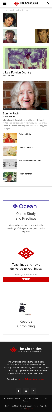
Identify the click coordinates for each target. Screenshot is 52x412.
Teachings (27, 398)
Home (5, 10)
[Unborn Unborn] (10, 151)
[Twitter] (33, 391)
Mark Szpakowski (17, 10)
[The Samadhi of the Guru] (10, 164)
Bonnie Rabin (11, 113)
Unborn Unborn (26, 147)
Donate (26, 401)
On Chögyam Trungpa (11, 398)
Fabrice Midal (25, 134)
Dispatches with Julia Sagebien (15, 109)
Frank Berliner (8, 75)
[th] (10, 26)
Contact (44, 398)
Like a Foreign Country (17, 72)
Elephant (29, 408)
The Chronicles (9, 116)
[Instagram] (26, 390)
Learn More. (38, 373)
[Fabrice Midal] (10, 138)
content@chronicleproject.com (31, 379)
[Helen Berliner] (10, 177)
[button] (4, 3)
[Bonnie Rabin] (26, 95)
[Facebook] (18, 391)
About (35, 398)
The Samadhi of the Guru (30, 161)
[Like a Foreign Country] (26, 57)
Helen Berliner (25, 174)
